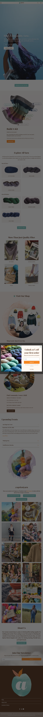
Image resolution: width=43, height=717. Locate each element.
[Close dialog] (41, 347)
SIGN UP (32, 362)
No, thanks (32, 369)
